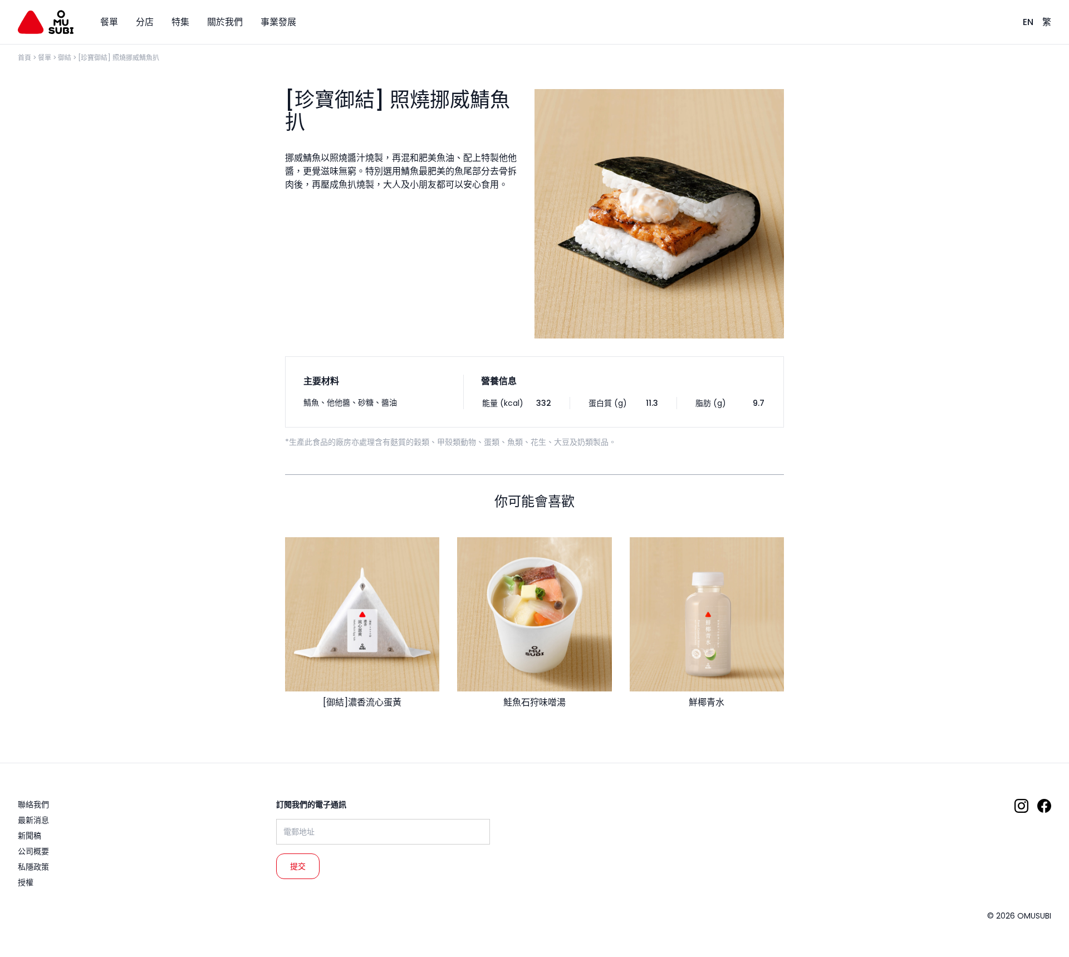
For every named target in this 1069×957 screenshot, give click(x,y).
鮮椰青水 (706, 702)
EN (1028, 22)
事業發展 (278, 22)
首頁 (24, 57)
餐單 (44, 57)
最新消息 (33, 820)
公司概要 (33, 851)
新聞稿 (29, 835)
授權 (25, 882)
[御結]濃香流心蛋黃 (362, 702)
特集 (180, 22)
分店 (145, 22)
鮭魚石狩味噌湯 (534, 702)
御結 (64, 57)
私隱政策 (33, 866)
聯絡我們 (33, 804)
